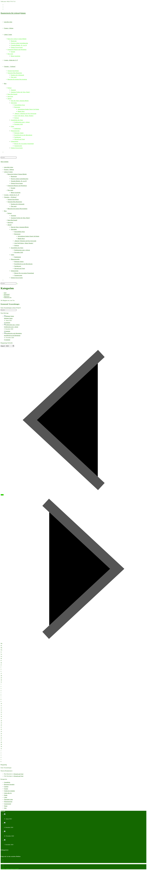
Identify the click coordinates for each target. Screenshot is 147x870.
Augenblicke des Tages (17, 247)
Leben (5, 797)
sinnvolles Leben (8, 167)
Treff (2, 853)
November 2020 (18, 252)
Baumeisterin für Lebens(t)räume (13, 13)
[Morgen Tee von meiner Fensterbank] (13, 840)
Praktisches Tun (7, 297)
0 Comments (7, 322)
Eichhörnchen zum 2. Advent (22, 250)
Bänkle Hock (21, 238)
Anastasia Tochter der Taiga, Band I (20, 218)
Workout (16, 245)
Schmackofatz (14, 270)
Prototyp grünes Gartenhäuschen (19, 178)
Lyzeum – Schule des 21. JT (11, 195)
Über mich (10, 190)
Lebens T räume (8, 171)
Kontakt (13, 188)
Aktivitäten (14, 229)
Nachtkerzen (17, 266)
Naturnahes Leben (8, 799)
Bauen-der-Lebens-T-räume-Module (17, 174)
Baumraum (14, 176)
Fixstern (6, 788)
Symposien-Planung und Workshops (17, 185)
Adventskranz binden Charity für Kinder (28, 236)
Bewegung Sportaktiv (9, 784)
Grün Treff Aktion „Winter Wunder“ (23, 243)
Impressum (6, 865)
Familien (6, 786)
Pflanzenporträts (15, 259)
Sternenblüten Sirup (19, 231)
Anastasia (13, 215)
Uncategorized (7, 803)
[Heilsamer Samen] (9, 316)
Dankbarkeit (17, 257)
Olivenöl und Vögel (19, 268)
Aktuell (9, 224)
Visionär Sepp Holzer (13, 199)
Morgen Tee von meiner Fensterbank (24, 273)
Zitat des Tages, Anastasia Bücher (20, 227)
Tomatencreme (18, 275)
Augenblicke (7, 782)
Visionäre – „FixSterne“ (10, 197)
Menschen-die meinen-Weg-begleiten (17, 208)
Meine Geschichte (15, 192)
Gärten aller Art (8, 793)
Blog (5, 211)
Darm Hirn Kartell (12, 220)
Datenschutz (6, 864)
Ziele (5, 808)
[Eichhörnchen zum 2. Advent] (11, 324)
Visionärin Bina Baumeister (14, 201)
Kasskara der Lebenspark (17, 204)
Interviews (10, 222)
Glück (12, 254)
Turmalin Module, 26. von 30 (19, 181)
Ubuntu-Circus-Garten (17, 183)
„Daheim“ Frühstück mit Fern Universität (25, 241)
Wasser (5, 806)
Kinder (5, 795)
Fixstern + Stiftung (9, 169)
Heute (2, 494)
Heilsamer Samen (19, 261)
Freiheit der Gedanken (9, 791)
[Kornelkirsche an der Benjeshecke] (13, 333)
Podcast (9, 213)
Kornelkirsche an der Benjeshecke (23, 264)
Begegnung (17, 234)
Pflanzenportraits (8, 801)
